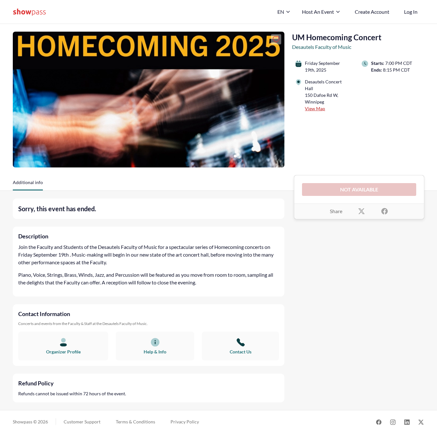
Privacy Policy (185, 421)
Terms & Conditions (135, 421)
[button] (28, 184)
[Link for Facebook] (379, 421)
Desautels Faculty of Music (321, 47)
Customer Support (82, 421)
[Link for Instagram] (393, 421)
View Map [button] (315, 108)
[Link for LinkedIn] (407, 421)
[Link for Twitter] (421, 421)
